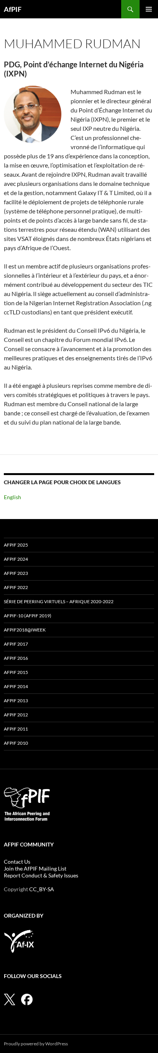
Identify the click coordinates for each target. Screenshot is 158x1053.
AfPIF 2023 (16, 573)
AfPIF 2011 (16, 729)
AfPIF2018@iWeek (25, 630)
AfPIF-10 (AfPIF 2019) (27, 615)
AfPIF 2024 (16, 559)
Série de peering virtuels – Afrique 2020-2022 (59, 601)
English (12, 497)
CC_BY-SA (41, 889)
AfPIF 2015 (16, 672)
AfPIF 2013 (16, 700)
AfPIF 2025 (16, 545)
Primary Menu (149, 9)
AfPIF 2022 (16, 587)
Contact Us (17, 861)
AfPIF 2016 (16, 658)
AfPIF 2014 (16, 686)
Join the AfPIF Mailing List (35, 868)
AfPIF (12, 9)
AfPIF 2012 (16, 715)
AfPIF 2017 (16, 644)
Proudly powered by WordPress (36, 1043)
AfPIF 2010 (16, 743)
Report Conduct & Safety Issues (41, 875)
